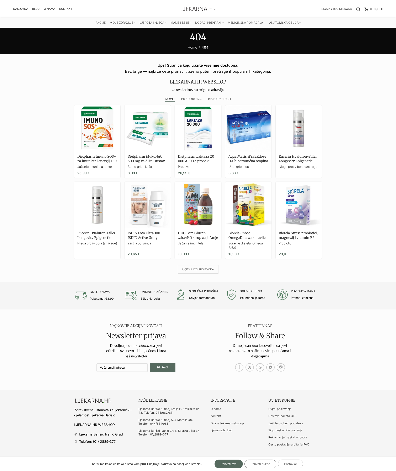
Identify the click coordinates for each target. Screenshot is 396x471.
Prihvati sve (229, 464)
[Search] (358, 9)
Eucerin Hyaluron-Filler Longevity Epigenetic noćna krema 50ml (298, 161)
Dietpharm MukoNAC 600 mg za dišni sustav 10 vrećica (146, 161)
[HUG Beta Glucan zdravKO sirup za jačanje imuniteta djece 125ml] (198, 205)
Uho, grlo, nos (238, 167)
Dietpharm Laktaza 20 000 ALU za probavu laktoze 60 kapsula (196, 161)
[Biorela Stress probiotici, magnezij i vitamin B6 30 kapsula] (299, 205)
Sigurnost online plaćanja (285, 430)
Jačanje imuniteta (191, 243)
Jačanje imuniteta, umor (94, 167)
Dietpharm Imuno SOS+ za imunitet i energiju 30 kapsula (97, 161)
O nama (216, 409)
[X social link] (249, 367)
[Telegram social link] (270, 367)
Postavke (290, 464)
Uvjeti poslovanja (279, 409)
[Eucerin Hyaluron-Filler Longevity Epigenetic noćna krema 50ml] (299, 128)
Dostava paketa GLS (282, 416)
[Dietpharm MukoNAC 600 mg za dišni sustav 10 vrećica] (148, 128)
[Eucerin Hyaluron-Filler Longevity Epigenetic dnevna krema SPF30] (97, 205)
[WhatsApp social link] (260, 367)
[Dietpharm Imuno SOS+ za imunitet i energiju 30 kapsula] (97, 128)
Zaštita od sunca (139, 243)
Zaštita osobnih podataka (285, 423)
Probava (184, 167)
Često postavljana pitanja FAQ (288, 444)
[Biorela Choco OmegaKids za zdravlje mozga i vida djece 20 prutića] (248, 205)
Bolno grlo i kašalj (140, 167)
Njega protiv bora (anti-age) (298, 167)
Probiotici (285, 243)
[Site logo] (198, 8)
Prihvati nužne (260, 464)
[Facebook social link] (239, 367)
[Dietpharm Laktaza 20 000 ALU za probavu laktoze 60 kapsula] (198, 128)
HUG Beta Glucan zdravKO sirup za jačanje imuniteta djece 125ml (198, 237)
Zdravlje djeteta (239, 243)
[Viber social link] (281, 367)
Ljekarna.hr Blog (222, 430)
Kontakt (216, 416)
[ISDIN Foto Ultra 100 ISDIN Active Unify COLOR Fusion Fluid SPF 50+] (148, 205)
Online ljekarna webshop (227, 423)
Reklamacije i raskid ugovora (287, 437)
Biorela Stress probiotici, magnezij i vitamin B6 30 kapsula (298, 237)
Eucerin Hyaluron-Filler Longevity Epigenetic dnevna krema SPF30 (96, 237)
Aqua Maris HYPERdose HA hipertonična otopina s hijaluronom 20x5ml (248, 161)
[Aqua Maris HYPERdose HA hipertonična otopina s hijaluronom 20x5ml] (248, 128)
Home (192, 47)
